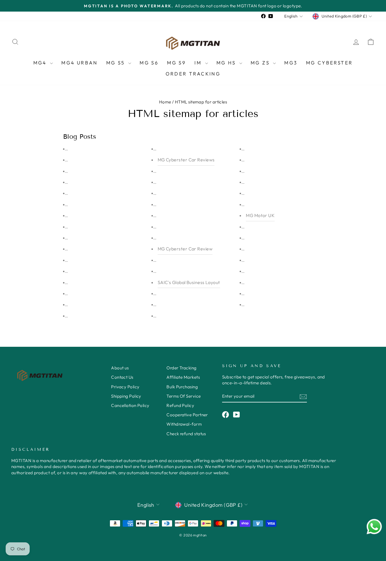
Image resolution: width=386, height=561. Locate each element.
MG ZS (261, 63)
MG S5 (116, 63)
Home (165, 102)
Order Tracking (193, 74)
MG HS (227, 63)
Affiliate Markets (183, 377)
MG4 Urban (79, 63)
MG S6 (149, 63)
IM (198, 63)
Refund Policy (180, 405)
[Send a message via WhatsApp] (374, 527)
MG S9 (176, 63)
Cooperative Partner (187, 414)
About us (120, 368)
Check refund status (186, 433)
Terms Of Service (183, 396)
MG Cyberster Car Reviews (186, 160)
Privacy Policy (125, 386)
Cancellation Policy (130, 405)
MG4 (41, 63)
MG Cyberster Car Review (185, 249)
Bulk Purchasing (182, 386)
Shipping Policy (126, 396)
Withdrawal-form (184, 424)
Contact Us (122, 377)
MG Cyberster (329, 63)
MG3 (290, 63)
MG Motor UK (260, 215)
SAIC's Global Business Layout (189, 282)
